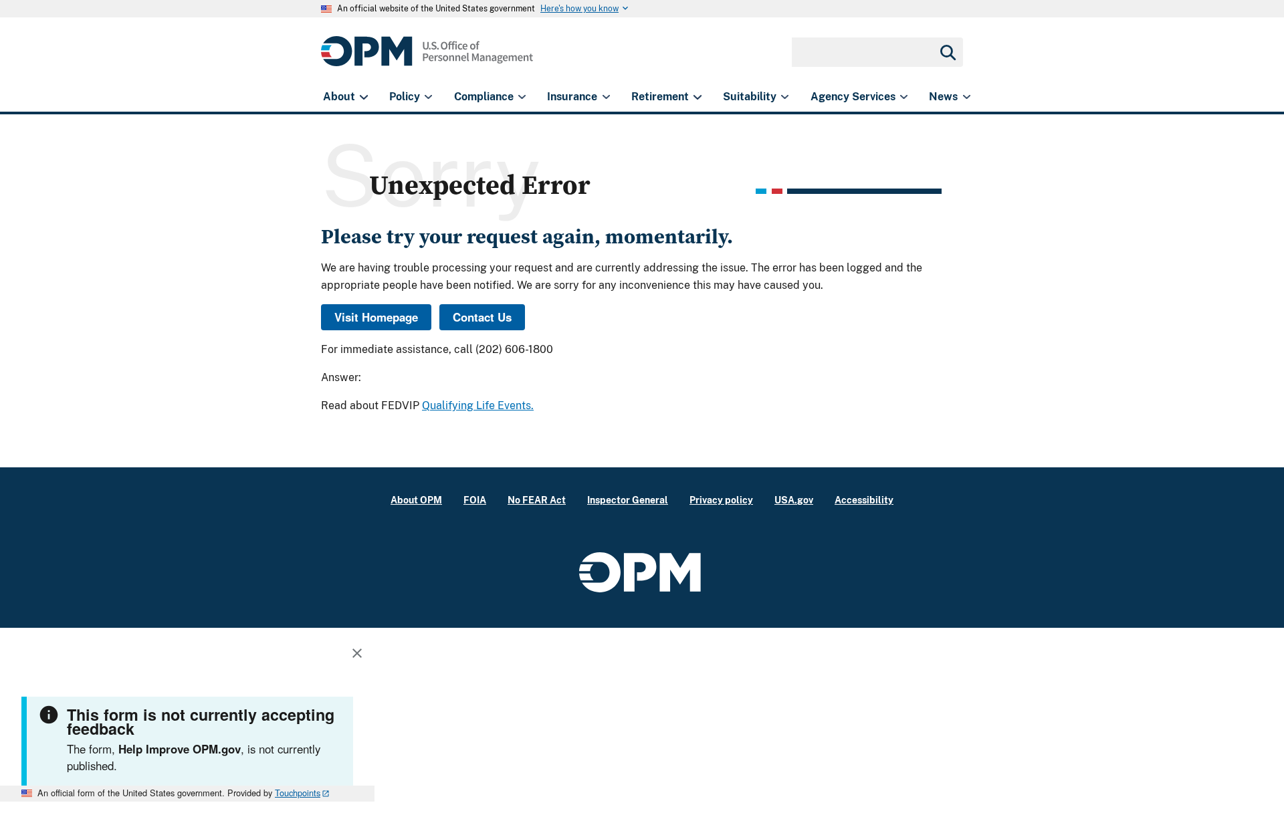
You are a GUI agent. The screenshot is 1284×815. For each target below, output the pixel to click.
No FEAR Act (537, 499)
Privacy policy (721, 499)
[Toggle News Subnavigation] (966, 97)
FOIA (474, 499)
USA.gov (793, 499)
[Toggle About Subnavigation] (363, 97)
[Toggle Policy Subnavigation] (428, 97)
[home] (427, 58)
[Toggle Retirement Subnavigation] (697, 97)
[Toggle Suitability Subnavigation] (784, 97)
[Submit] (947, 52)
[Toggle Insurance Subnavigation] (606, 97)
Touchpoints (297, 792)
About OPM (416, 499)
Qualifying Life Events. (478, 405)
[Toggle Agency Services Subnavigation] (903, 97)
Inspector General (627, 499)
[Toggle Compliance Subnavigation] (522, 97)
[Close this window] (360, 655)
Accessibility (864, 499)
